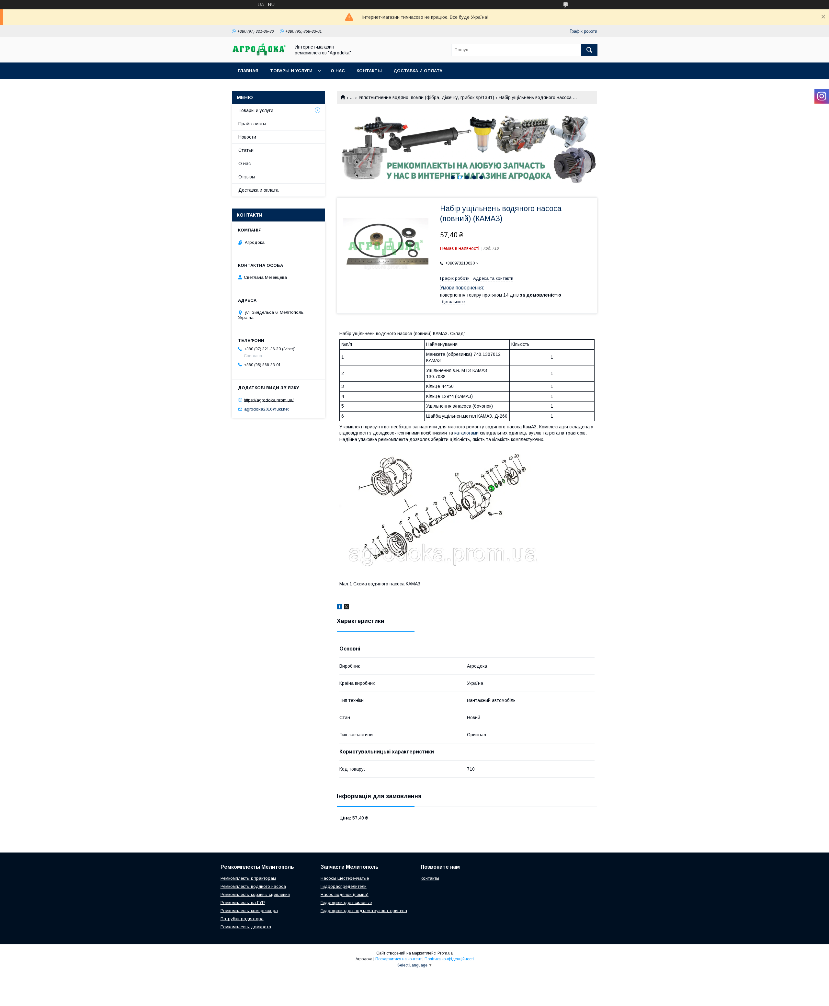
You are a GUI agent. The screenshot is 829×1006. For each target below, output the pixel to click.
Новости (247, 137)
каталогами (466, 432)
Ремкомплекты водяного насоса (253, 886)
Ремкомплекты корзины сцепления (255, 894)
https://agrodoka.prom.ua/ (269, 399)
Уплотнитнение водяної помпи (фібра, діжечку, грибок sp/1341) (426, 97)
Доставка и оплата (417, 70)
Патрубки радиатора (242, 918)
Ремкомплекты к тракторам (248, 878)
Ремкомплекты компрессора (249, 910)
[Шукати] (589, 50)
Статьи (246, 150)
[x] (346, 607)
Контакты (369, 70)
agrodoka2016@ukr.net (266, 409)
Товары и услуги (291, 70)
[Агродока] (259, 54)
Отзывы (246, 176)
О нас (338, 70)
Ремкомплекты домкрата (246, 926)
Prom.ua (445, 953)
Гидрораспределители (344, 886)
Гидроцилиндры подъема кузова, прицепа (364, 910)
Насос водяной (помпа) (345, 894)
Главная (248, 70)
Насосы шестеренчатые (345, 878)
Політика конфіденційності (449, 959)
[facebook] (339, 607)
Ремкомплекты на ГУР (243, 902)
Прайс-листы (252, 123)
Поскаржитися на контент (398, 959)
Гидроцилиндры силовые (346, 902)
